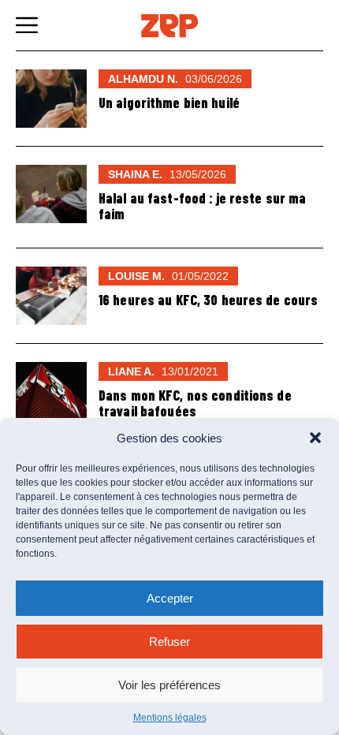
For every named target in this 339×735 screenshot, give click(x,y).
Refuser (169, 641)
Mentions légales (170, 717)
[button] (315, 438)
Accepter (170, 598)
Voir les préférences (169, 685)
